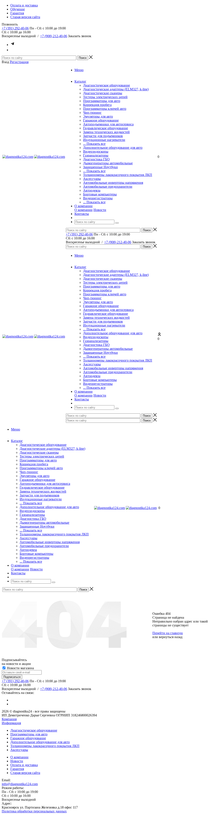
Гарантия (17, 769)
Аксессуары (92, 179)
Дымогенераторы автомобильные (108, 163)
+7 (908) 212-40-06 (53, 36)
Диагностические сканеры (102, 93)
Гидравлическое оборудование (105, 128)
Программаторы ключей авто (104, 108)
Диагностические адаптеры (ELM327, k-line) (116, 89)
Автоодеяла (91, 190)
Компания (9, 719)
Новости (99, 210)
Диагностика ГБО (96, 159)
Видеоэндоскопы (95, 151)
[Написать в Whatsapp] (12, 50)
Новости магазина (20, 668)
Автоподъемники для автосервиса (108, 124)
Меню (79, 70)
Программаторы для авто (101, 101)
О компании (83, 210)
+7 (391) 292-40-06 (15, 28)
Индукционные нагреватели (104, 140)
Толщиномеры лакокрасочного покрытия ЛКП (117, 175)
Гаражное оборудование (101, 120)
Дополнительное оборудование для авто (112, 147)
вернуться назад (170, 637)
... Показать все (94, 144)
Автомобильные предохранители (107, 186)
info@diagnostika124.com (20, 784)
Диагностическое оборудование (106, 85)
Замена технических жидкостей (106, 132)
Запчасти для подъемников (103, 136)
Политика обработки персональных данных (34, 811)
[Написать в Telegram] (12, 44)
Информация (11, 723)
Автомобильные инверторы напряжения (113, 182)
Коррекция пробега (97, 105)
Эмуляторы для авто (98, 116)
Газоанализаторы (95, 155)
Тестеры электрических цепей (105, 97)
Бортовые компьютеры (100, 194)
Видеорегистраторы (98, 198)
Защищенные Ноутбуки (100, 167)
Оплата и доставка (24, 765)
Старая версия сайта (25, 773)
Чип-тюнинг (92, 112)
